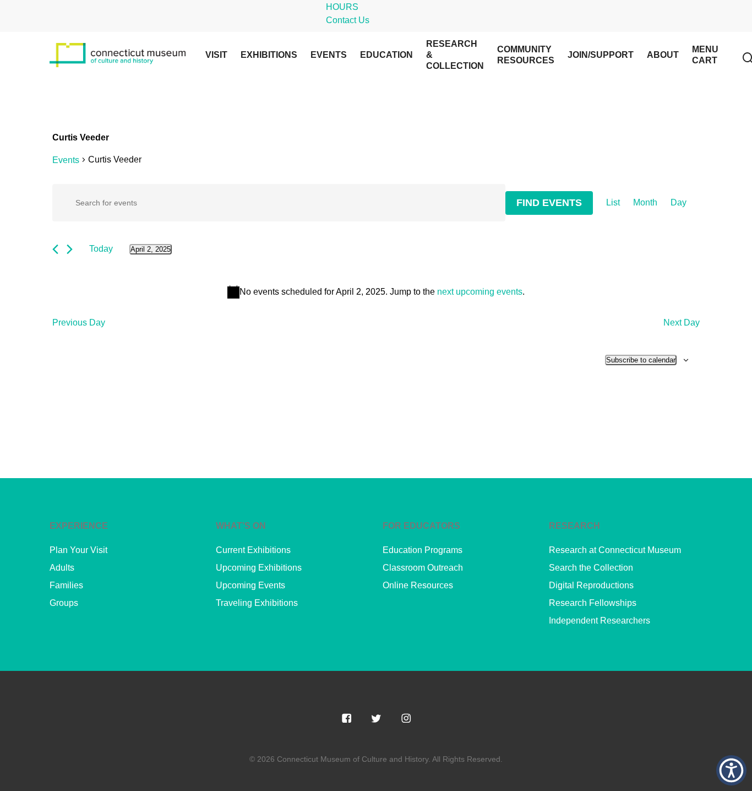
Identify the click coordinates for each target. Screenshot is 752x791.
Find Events (549, 202)
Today (101, 248)
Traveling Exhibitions (257, 603)
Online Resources (418, 585)
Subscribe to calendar (640, 360)
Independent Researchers (599, 620)
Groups (64, 603)
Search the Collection (591, 567)
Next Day (681, 322)
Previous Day (78, 322)
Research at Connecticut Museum (615, 550)
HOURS (342, 7)
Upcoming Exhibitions (259, 567)
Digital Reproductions (591, 585)
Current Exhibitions (253, 550)
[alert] (376, 292)
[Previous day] (55, 249)
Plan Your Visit (78, 550)
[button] (731, 770)
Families (66, 585)
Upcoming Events (250, 585)
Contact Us (347, 20)
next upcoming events (479, 291)
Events (65, 160)
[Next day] (70, 249)
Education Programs (422, 550)
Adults (62, 567)
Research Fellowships (592, 603)
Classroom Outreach (423, 567)
